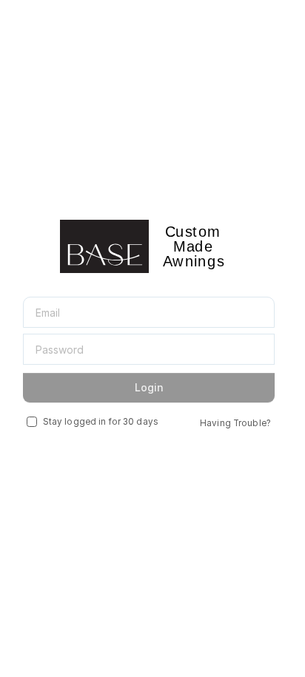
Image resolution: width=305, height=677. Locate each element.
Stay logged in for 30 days (100, 422)
